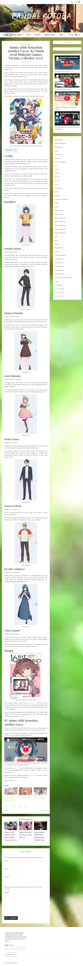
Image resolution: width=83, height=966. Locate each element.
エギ (7, 810)
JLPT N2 (57, 173)
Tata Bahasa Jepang (60, 255)
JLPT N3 (57, 177)
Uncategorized (59, 285)
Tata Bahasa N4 (59, 270)
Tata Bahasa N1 (59, 259)
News (61, 35)
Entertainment (26, 44)
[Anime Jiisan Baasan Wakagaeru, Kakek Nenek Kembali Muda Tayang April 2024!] (10, 791)
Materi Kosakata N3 (60, 225)
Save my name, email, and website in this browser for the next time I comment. (23, 888)
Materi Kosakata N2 (60, 221)
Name (6, 860)
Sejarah (57, 251)
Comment (7, 892)
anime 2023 (13, 806)
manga (25, 806)
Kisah (56, 192)
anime (17, 768)
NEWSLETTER (11, 954)
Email (6, 869)
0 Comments (44, 810)
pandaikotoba (32, 775)
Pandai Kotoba (41, 17)
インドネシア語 (72, 35)
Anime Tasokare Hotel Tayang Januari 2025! (25, 796)
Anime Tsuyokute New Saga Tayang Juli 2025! (25, 834)
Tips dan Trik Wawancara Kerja (63, 277)
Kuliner (56, 203)
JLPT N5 (57, 184)
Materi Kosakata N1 (60, 218)
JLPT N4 (57, 180)
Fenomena (57, 158)
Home (6, 35)
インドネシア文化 (59, 289)
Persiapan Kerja (59, 248)
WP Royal (15, 963)
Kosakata (57, 195)
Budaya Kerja (58, 147)
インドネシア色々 (59, 292)
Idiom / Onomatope (60, 162)
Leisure (57, 207)
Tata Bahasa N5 (59, 274)
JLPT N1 (57, 169)
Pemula (57, 244)
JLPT (28, 35)
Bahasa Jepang (16, 35)
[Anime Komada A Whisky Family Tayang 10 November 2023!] (40, 791)
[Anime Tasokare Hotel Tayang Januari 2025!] (25, 791)
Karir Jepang (49, 35)
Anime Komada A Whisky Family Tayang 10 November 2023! (39, 797)
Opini (56, 240)
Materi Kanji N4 (59, 210)
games (20, 806)
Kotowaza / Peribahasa (61, 199)
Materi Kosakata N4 (60, 229)
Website (6, 877)
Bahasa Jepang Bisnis (60, 143)
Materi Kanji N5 (59, 214)
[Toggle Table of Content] (14, 150)
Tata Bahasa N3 (59, 266)
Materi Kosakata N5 (60, 233)
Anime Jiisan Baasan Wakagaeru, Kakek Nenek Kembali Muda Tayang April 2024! (10, 798)
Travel (56, 281)
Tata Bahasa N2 (59, 262)
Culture (37, 35)
